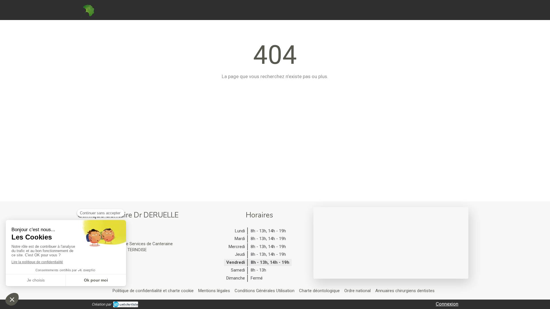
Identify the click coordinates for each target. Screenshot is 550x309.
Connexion (447, 304)
